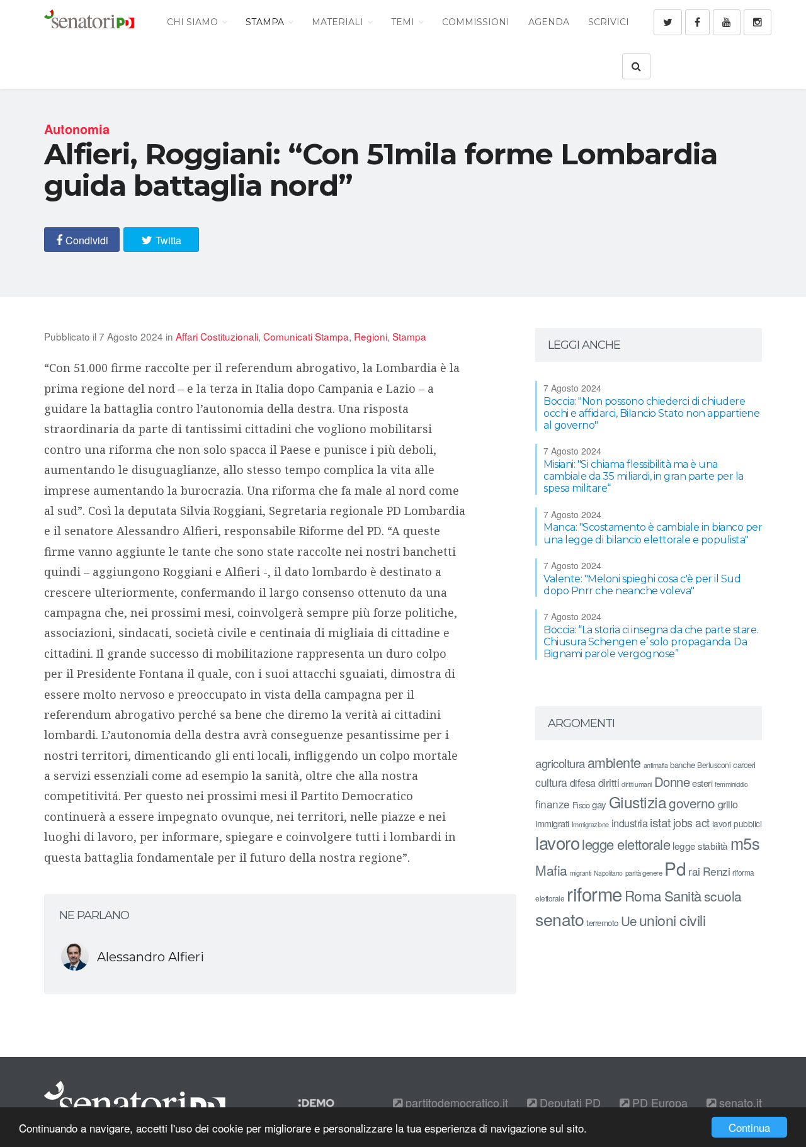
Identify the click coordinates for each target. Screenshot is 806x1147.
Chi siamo (193, 22)
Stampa (266, 22)
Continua (749, 1127)
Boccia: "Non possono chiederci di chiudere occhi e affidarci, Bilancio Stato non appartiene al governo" (651, 413)
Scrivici (608, 22)
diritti (609, 782)
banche (682, 765)
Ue (629, 920)
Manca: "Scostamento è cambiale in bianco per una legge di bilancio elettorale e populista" (652, 533)
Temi (404, 22)
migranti (580, 873)
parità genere (643, 872)
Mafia (551, 870)
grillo (728, 803)
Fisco (581, 805)
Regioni (370, 336)
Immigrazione (590, 824)
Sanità (682, 895)
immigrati (552, 823)
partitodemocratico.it (455, 1102)
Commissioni (475, 22)
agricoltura (560, 762)
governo (692, 802)
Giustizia (638, 802)
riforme (594, 893)
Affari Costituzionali (217, 336)
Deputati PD (568, 1102)
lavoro (557, 842)
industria (629, 822)
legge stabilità (700, 845)
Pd (675, 868)
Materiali (339, 22)
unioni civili (672, 919)
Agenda (548, 22)
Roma (643, 895)
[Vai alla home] (89, 22)
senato (559, 919)
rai (694, 871)
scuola (723, 895)
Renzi (716, 871)
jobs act (691, 822)
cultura (551, 782)
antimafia (656, 765)
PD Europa (658, 1102)
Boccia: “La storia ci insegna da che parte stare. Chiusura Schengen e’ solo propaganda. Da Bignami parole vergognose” (650, 642)
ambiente (614, 762)
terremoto (602, 923)
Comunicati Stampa (306, 336)
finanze (552, 803)
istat (660, 821)
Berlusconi (713, 764)
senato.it (739, 1102)
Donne (672, 781)
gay (599, 804)
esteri (702, 782)
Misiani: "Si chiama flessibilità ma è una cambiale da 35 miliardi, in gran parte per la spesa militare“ (643, 476)
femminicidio (731, 784)
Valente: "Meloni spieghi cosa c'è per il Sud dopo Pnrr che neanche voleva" (642, 585)
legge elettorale (626, 844)
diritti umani (637, 784)
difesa (583, 782)
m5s (745, 843)
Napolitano (608, 873)
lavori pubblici (737, 823)
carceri (744, 765)
